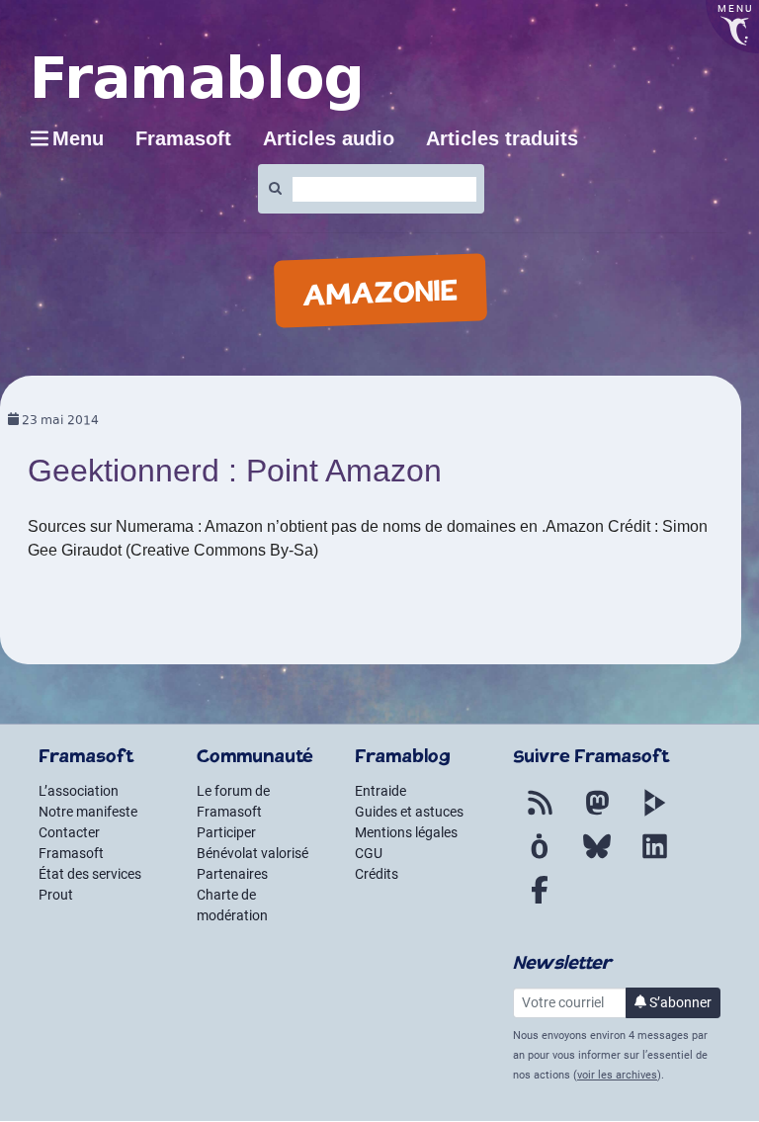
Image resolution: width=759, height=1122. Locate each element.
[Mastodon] (597, 814)
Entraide (380, 791)
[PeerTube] (654, 814)
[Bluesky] (597, 858)
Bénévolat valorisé (252, 853)
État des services (90, 874)
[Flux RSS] (539, 814)
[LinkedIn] (654, 858)
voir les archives (617, 1075)
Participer (226, 832)
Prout (56, 895)
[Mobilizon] (539, 858)
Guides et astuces (409, 812)
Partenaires (232, 874)
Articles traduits (502, 138)
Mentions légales (406, 832)
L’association (79, 791)
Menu (78, 138)
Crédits (376, 874)
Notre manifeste (88, 812)
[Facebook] (539, 901)
